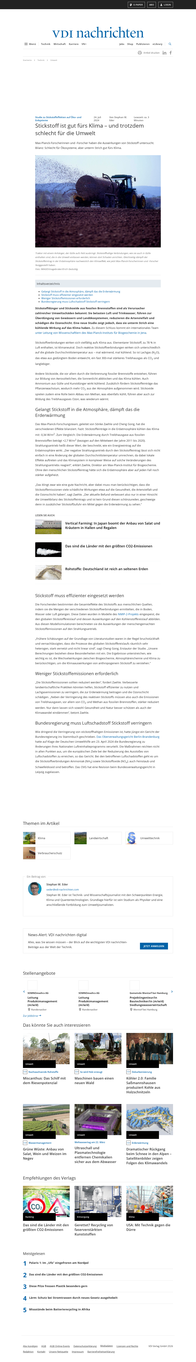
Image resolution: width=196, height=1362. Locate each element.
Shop (130, 43)
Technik (45, 43)
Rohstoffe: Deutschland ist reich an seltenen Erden (106, 568)
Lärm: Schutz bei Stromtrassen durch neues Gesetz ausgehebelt (73, 1297)
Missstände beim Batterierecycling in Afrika (59, 1309)
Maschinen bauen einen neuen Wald (94, 1080)
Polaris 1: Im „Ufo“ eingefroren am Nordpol (59, 1263)
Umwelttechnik (150, 838)
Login (167, 4)
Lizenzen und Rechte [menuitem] (127, 1346)
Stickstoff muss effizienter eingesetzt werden (67, 295)
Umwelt (53, 60)
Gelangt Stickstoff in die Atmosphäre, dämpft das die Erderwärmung (80, 291)
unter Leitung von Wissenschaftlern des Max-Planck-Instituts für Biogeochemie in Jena (90, 333)
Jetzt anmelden (154, 946)
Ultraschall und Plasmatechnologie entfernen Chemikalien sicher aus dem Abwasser (95, 1155)
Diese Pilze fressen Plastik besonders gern (58, 1286)
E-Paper (138, 4)
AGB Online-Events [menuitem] (60, 1346)
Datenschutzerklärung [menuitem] (85, 1346)
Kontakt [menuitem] (41, 1351)
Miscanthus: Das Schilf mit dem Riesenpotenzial (44, 1080)
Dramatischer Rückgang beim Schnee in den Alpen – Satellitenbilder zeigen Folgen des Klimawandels (149, 1156)
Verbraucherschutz (50, 853)
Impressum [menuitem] (78, 1351)
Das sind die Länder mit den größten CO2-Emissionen (108, 546)
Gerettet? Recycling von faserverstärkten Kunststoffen (94, 1229)
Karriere (74, 43)
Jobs (121, 43)
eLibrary (157, 43)
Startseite (27, 60)
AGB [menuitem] (43, 1346)
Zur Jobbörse (30, 1015)
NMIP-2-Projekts (128, 614)
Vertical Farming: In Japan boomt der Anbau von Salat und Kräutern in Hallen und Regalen (112, 525)
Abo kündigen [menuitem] (30, 1346)
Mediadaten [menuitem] (106, 1345)
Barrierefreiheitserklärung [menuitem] (101, 1351)
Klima (41, 838)
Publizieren (143, 43)
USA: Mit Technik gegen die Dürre (148, 1227)
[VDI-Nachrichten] (98, 32)
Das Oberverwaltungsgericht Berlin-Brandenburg (127, 737)
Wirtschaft (60, 43)
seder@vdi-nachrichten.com (62, 889)
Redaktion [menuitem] (28, 1351)
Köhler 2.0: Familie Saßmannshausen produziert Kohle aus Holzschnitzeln (143, 1085)
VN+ (84, 43)
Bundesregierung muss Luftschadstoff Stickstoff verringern (75, 301)
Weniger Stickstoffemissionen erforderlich (65, 298)
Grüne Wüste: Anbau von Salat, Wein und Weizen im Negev (44, 1154)
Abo (151, 4)
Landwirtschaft (98, 838)
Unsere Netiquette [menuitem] (58, 1351)
